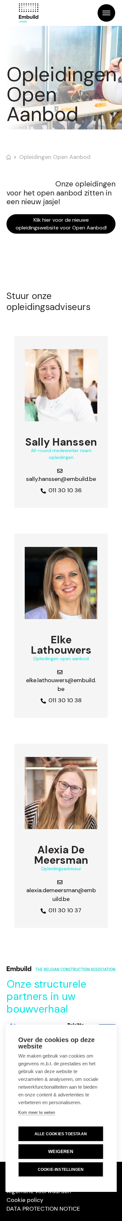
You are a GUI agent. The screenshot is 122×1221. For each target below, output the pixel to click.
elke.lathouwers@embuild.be (61, 684)
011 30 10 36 (65, 490)
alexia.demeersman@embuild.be (61, 894)
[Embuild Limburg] (28, 13)
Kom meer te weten (36, 1112)
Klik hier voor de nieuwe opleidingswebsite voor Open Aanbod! (61, 223)
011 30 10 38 (65, 700)
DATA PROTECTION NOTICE (43, 1209)
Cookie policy (25, 1200)
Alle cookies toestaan (60, 1134)
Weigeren (60, 1151)
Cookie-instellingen (61, 1169)
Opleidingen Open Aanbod (54, 157)
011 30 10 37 (64, 910)
